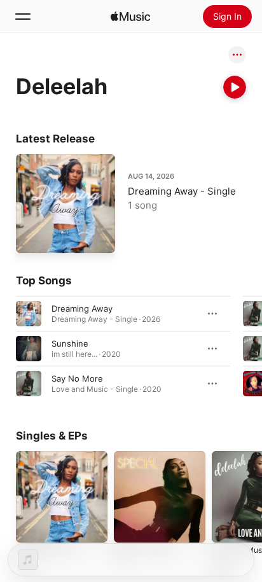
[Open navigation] (23, 17)
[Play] (234, 87)
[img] (130, 16)
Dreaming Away (82, 308)
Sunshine (70, 343)
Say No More (77, 378)
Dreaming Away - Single (182, 191)
